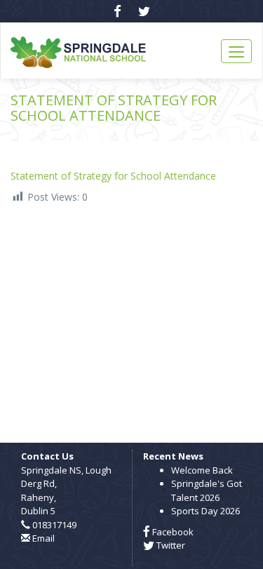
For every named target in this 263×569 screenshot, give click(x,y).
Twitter (169, 545)
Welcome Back (202, 470)
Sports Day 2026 (205, 510)
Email (43, 538)
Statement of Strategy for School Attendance (113, 175)
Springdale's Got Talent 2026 (206, 490)
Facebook (172, 532)
